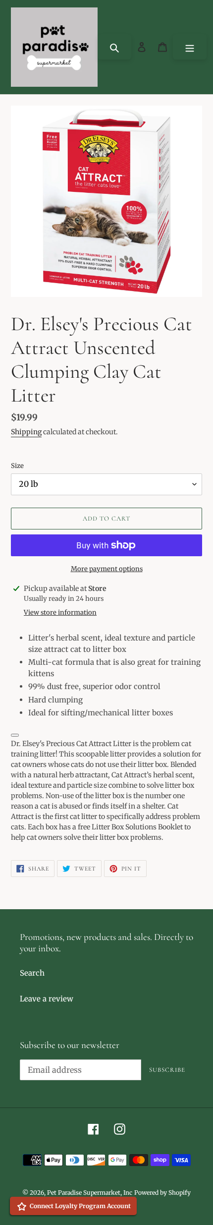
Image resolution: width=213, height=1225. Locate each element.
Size (17, 466)
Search (32, 973)
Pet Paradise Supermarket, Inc (89, 1192)
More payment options (107, 569)
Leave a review (46, 998)
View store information (60, 612)
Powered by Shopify (162, 1192)
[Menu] (190, 46)
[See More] (15, 735)
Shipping (26, 431)
